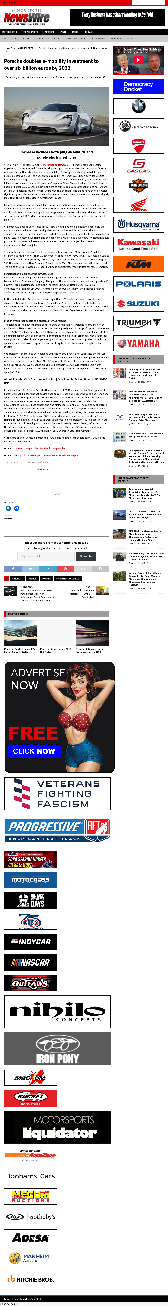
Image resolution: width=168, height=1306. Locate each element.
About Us (115, 38)
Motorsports (9, 32)
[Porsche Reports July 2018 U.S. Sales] (56, 633)
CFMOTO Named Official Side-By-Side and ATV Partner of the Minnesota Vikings (145, 514)
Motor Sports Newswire (56, 165)
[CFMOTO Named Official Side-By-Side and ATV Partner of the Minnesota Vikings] (119, 515)
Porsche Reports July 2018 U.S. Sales (55, 650)
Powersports (31, 32)
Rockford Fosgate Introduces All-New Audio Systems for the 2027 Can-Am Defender (146, 556)
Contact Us (131, 38)
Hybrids (32, 578)
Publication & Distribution (46, 38)
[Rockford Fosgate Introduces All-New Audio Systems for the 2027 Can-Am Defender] (119, 557)
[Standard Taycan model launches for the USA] (92, 633)
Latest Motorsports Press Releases (133, 359)
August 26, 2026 (138, 588)
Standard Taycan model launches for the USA (90, 650)
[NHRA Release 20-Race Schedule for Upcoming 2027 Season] (119, 437)
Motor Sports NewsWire (42, 77)
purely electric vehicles (68, 578)
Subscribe (86, 556)
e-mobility (17, 578)
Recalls (89, 32)
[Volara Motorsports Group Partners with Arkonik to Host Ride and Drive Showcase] (119, 418)
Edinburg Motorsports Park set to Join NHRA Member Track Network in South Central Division (145, 373)
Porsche (46, 578)
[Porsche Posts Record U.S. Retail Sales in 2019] (20, 633)
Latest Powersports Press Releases (133, 479)
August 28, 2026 (138, 404)
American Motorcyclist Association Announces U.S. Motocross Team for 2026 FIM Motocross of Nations (145, 493)
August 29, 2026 (138, 382)
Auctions (49, 32)
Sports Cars (79, 77)
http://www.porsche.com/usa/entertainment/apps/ (51, 455)
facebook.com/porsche (52, 448)
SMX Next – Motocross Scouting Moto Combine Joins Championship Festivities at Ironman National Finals (146, 535)
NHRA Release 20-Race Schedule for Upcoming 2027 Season (146, 435)
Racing (75, 32)
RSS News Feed (99, 38)
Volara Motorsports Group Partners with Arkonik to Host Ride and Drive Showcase (144, 417)
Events (63, 32)
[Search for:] (148, 2)
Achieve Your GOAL (21, 38)
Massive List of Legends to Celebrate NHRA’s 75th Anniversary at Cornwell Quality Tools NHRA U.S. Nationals (145, 396)
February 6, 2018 (16, 77)
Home (5, 38)
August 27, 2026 (138, 466)
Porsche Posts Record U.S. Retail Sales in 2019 (19, 650)
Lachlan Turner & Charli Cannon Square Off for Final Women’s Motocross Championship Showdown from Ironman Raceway (145, 579)
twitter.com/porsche (27, 448)
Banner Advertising (75, 38)
